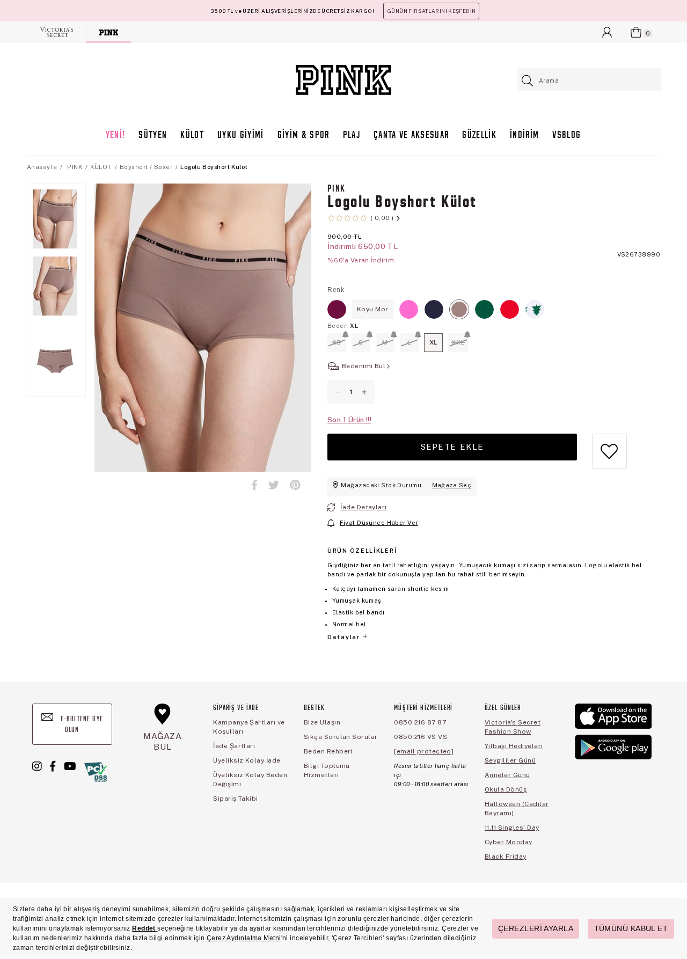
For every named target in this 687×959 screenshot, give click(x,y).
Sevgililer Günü (510, 760)
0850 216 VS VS (420, 737)
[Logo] (343, 80)
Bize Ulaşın (322, 722)
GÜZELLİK (479, 135)
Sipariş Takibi (235, 798)
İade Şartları (234, 746)
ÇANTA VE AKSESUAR (411, 135)
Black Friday (506, 856)
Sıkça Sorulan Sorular (341, 737)
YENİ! (116, 135)
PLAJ (351, 135)
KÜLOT (192, 135)
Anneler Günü (507, 775)
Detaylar (344, 637)
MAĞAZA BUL (162, 741)
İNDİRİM (524, 135)
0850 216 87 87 (420, 722)
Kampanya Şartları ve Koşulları (249, 727)
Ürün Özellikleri (362, 550)
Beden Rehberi (328, 751)
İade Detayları (363, 507)
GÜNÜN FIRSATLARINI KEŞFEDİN (431, 11)
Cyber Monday (508, 842)
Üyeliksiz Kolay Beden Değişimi (250, 779)
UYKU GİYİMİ (240, 135)
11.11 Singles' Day (512, 827)
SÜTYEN (152, 135)
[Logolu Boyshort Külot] (336, 309)
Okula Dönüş (506, 789)
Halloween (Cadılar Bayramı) (517, 808)
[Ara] (528, 80)
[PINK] (108, 32)
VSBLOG (566, 135)
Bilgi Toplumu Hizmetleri (327, 770)
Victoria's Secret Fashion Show (512, 727)
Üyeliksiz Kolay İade (247, 760)
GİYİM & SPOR (303, 135)
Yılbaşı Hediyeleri (514, 746)
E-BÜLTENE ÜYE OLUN (81, 724)
